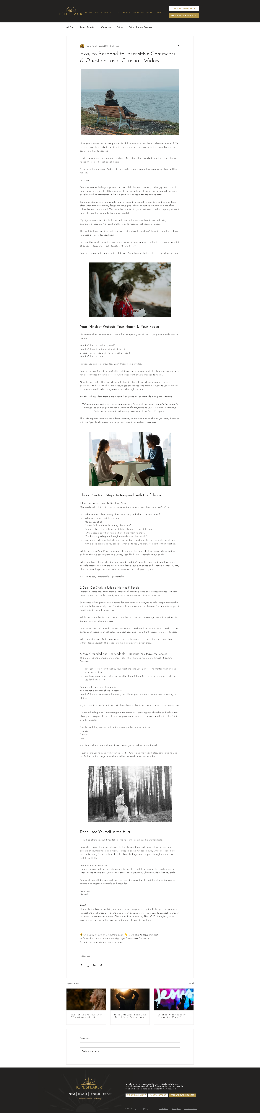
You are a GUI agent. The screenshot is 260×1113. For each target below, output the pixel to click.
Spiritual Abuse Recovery (140, 27)
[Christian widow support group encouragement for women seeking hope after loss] (174, 999)
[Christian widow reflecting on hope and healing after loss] (130, 999)
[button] (184, 15)
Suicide (120, 27)
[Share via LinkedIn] (94, 965)
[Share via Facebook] (81, 965)
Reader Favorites (87, 27)
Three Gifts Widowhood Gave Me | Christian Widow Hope (130, 1016)
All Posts (70, 27)
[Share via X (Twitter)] (88, 965)
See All (191, 983)
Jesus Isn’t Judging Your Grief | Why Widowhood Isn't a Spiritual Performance (86, 1016)
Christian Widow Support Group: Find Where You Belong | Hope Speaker (172, 1016)
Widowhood (106, 27)
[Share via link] (101, 965)
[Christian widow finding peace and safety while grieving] (86, 999)
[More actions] (178, 46)
